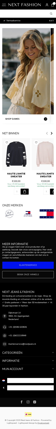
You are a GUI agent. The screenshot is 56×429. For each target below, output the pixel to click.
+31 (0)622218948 (17, 335)
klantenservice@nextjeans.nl (22, 344)
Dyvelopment (43, 423)
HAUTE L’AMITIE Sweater (16, 175)
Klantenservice (28, 265)
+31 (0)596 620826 (18, 327)
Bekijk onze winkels (28, 274)
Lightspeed (12, 423)
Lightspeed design (26, 423)
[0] (52, 5)
